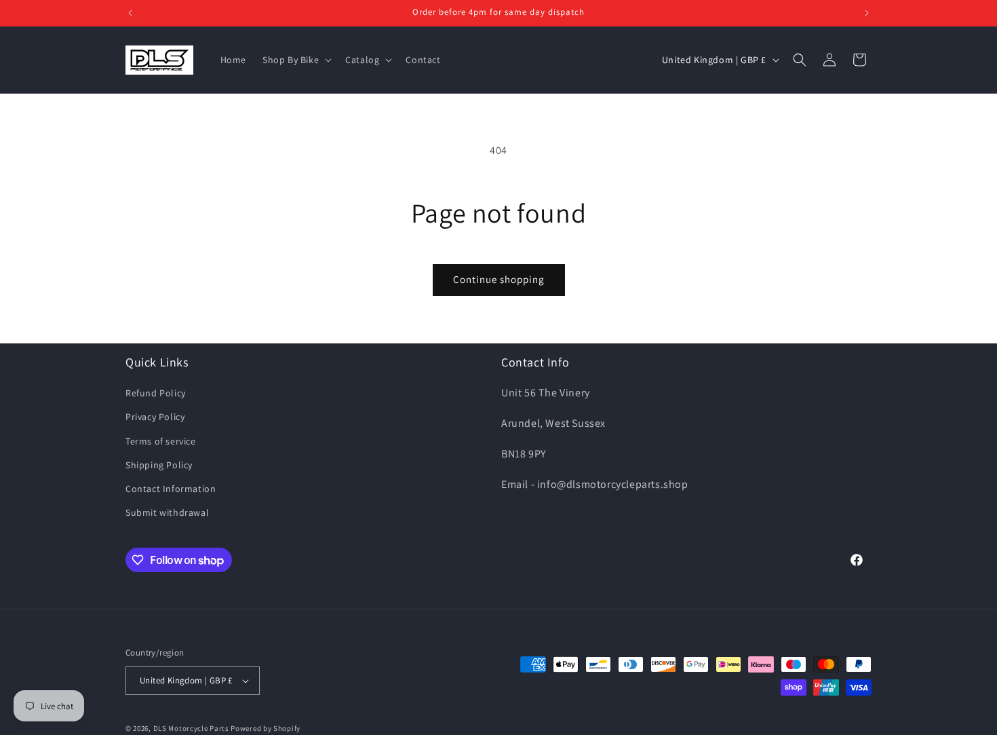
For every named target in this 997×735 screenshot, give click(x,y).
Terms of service (160, 441)
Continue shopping (499, 279)
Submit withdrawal (167, 512)
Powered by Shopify (265, 728)
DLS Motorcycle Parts (191, 728)
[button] (295, 59)
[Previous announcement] (130, 13)
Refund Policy (155, 393)
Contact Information (170, 489)
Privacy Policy (154, 417)
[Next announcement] (867, 13)
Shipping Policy (159, 465)
